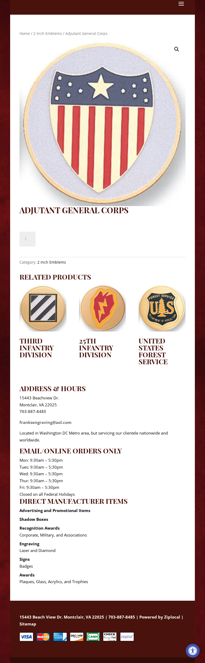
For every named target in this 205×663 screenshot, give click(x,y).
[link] (193, 651)
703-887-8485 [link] (32, 411)
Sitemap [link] (27, 624)
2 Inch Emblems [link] (47, 33)
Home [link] (24, 33)
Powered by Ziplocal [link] (159, 617)
